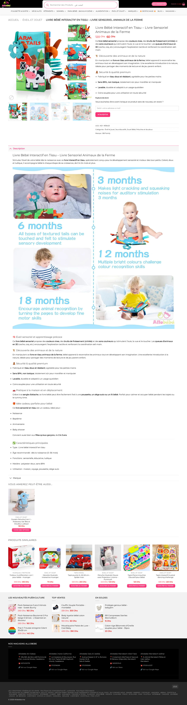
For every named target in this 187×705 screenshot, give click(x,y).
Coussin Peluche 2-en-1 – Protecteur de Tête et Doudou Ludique (21, 521)
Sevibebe (174, 694)
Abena (163, 692)
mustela (147, 694)
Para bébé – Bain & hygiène (80, 11)
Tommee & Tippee (78, 694)
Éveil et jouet (118, 11)
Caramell (57, 696)
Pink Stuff (95, 696)
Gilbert (53, 694)
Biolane (65, 696)
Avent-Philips (33, 694)
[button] (159, 4)
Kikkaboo (13, 694)
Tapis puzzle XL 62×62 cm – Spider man (79, 576)
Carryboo (31, 696)
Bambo (129, 692)
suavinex (117, 694)
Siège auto (37, 11)
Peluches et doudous (144, 129)
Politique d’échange (85, 691)
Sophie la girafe (44, 696)
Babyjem (22, 694)
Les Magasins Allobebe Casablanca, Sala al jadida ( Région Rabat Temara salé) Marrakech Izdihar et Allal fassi (59, 692)
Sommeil (60, 11)
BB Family (106, 133)
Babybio (136, 692)
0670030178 (25, 663)
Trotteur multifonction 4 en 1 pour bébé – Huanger (21, 576)
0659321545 (116, 663)
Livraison (71, 691)
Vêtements (48, 11)
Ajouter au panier (21, 586)
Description (19, 148)
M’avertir (103, 114)
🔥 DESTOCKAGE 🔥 (148, 11)
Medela (109, 694)
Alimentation (102, 11)
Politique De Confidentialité (53, 691)
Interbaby (44, 694)
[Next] (86, 62)
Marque (17, 478)
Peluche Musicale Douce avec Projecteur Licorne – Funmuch (108, 577)
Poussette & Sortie (19, 11)
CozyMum (145, 692)
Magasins (170, 11)
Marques (132, 11)
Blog (160, 11)
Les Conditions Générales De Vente (23, 691)
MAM (140, 694)
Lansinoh (155, 692)
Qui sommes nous (117, 692)
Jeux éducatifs (120, 129)
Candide (165, 694)
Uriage (12, 696)
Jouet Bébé (131, 129)
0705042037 (147, 665)
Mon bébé (100, 694)
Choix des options (21, 530)
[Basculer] (10, 148)
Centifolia (171, 692)
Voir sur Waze (117, 667)
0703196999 (55, 665)
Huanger (91, 694)
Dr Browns (21, 696)
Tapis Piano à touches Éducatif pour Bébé (137, 576)
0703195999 (86, 665)
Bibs (59, 694)
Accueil (13, 19)
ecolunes (133, 694)
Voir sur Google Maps (29, 667)
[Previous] (13, 62)
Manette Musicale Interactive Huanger (50, 576)
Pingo (125, 694)
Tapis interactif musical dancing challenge (165, 576)
